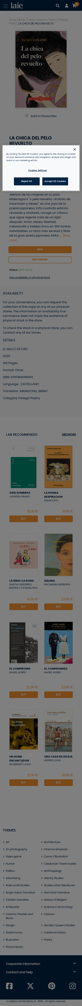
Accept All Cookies (55, 181)
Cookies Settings (37, 171)
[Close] (74, 149)
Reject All (26, 181)
